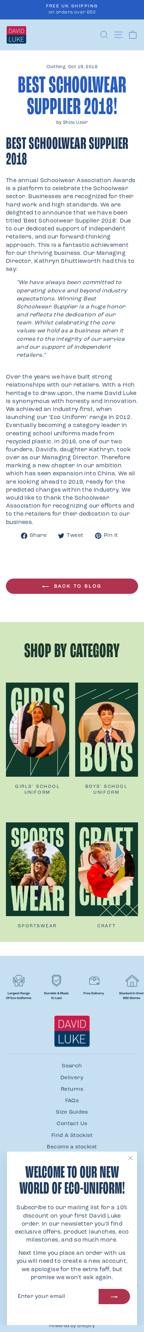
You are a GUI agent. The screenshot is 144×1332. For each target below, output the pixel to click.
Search (72, 1066)
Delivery (72, 1078)
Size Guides (72, 1112)
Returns (72, 1089)
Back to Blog (77, 586)
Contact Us (72, 1124)
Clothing (56, 67)
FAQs (72, 1101)
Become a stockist (72, 1147)
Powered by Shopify (72, 1326)
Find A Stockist (72, 1135)
